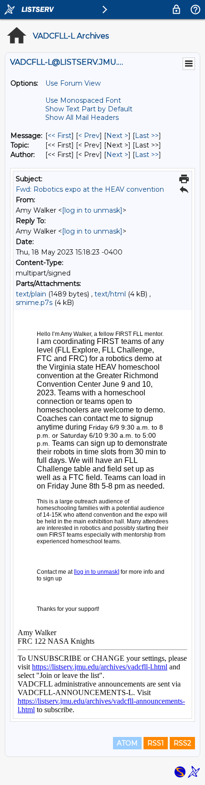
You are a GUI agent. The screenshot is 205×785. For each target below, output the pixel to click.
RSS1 (155, 743)
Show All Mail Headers (82, 117)
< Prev (89, 135)
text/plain (31, 294)
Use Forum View (73, 83)
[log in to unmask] (92, 210)
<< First (60, 135)
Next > (117, 135)
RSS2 (182, 743)
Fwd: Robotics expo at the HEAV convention (90, 189)
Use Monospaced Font (83, 100)
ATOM (127, 743)
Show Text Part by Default (89, 109)
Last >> (147, 135)
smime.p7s (34, 302)
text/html (110, 294)
